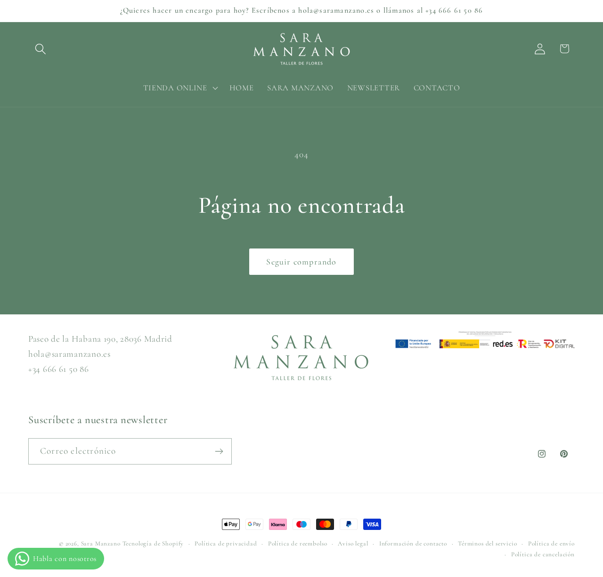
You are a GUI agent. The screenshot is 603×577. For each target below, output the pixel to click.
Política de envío (551, 543)
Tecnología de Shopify (153, 543)
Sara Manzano (101, 543)
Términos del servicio (487, 543)
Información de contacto (413, 543)
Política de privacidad (226, 543)
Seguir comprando (301, 261)
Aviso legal (353, 543)
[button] (40, 48)
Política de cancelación (543, 554)
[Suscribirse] (218, 451)
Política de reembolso (297, 543)
